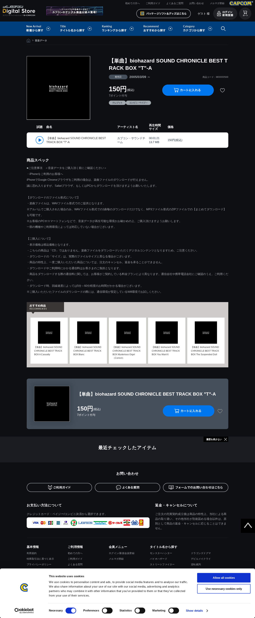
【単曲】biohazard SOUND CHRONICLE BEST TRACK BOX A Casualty (48, 351)
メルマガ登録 (217, 3)
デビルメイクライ (201, 558)
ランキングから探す (118, 29)
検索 (222, 29)
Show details (194, 610)
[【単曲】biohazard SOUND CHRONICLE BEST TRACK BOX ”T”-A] (58, 88)
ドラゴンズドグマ (201, 553)
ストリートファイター (162, 564)
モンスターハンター (161, 553)
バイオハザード (158, 558)
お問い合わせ (196, 3)
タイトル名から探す (76, 29)
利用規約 (32, 553)
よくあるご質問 (174, 3)
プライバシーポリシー (39, 564)
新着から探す (40, 29)
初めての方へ (132, 3)
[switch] (107, 611)
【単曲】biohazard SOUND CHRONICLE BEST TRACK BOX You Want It (166, 351)
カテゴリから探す (197, 29)
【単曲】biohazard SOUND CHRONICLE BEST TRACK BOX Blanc (87, 351)
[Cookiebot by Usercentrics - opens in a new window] (24, 611)
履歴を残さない (214, 439)
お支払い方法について (44, 505)
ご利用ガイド (153, 3)
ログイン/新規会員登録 (121, 553)
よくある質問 (75, 564)
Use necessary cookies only (224, 588)
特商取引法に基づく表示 (40, 558)
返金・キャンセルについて (176, 505)
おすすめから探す (158, 29)
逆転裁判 (196, 564)
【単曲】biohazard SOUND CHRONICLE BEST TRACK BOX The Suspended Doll (205, 351)
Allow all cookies (224, 577)
